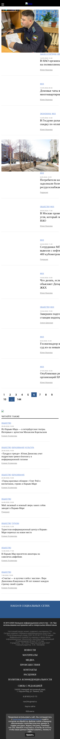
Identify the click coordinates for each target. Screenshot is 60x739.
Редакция (44, 192)
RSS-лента (30, 711)
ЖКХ (42, 84)
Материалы (30, 655)
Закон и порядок (48, 54)
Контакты (30, 670)
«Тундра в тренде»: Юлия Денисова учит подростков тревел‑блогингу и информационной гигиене (21, 456)
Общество (45, 207)
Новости (30, 650)
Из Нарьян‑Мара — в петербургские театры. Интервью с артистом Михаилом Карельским (24, 430)
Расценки (30, 674)
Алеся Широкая (46, 323)
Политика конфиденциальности (30, 679)
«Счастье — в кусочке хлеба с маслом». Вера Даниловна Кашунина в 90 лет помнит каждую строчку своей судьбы (25, 581)
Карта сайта (30, 706)
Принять (30, 734)
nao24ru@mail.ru (30, 701)
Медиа (30, 660)
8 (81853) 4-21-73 (30, 696)
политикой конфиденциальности (27, 719)
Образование (18, 447)
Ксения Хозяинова (9, 436)
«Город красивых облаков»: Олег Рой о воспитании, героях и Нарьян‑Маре (20, 482)
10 (4, 399)
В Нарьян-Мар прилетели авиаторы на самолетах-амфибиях (20, 555)
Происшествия (30, 665)
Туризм (15, 523)
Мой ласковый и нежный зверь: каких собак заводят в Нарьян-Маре (23, 506)
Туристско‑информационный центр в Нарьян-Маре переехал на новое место (24, 531)
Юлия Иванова (46, 70)
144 (19, 399)
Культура (29, 447)
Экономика (45, 114)
